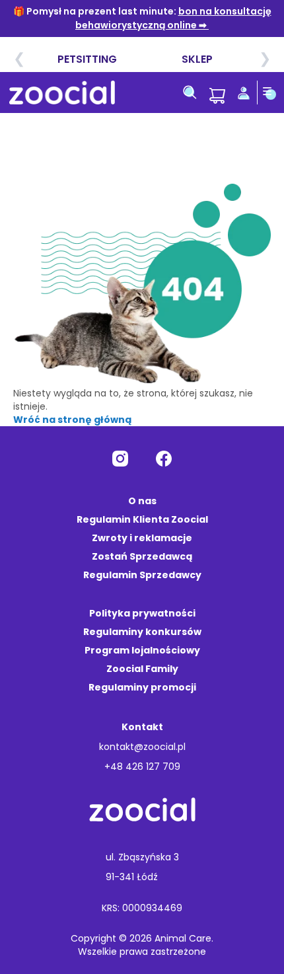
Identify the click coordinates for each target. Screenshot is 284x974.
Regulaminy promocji (142, 687)
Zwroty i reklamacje (142, 537)
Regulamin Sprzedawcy (142, 574)
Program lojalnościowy (142, 650)
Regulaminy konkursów (142, 631)
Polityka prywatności (142, 613)
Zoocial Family (142, 668)
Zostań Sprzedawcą (142, 556)
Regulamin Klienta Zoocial (142, 519)
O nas (142, 500)
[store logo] (62, 92)
